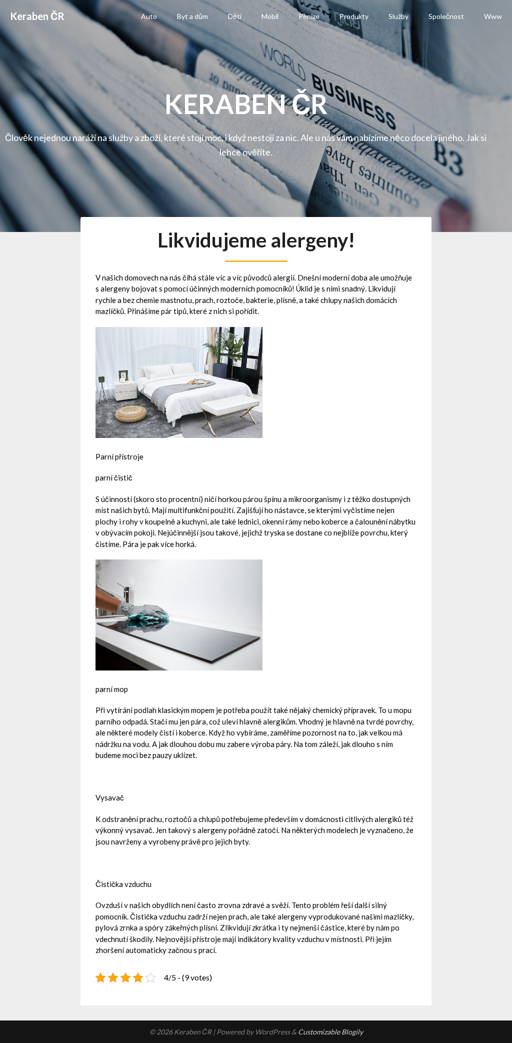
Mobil (270, 16)
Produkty (354, 16)
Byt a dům (192, 16)
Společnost (446, 16)
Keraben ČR (37, 16)
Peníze (309, 16)
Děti (235, 16)
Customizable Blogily (330, 1032)
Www (493, 16)
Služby (398, 16)
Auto (149, 16)
